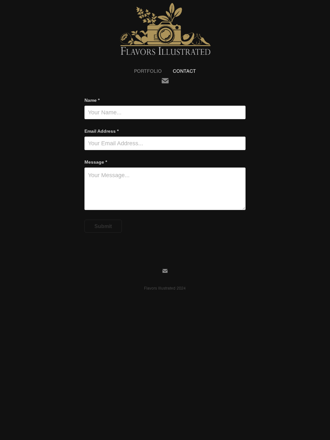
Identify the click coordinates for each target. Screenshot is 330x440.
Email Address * (101, 131)
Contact (184, 71)
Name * (92, 100)
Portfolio (148, 71)
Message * (95, 162)
